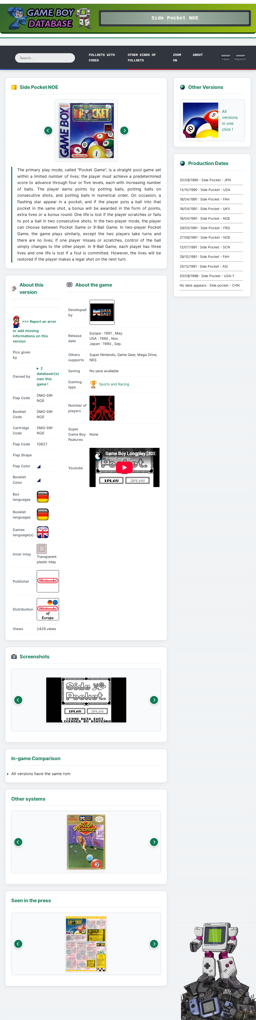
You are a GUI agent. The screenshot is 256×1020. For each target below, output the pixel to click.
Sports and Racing (113, 384)
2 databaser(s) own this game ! (48, 376)
